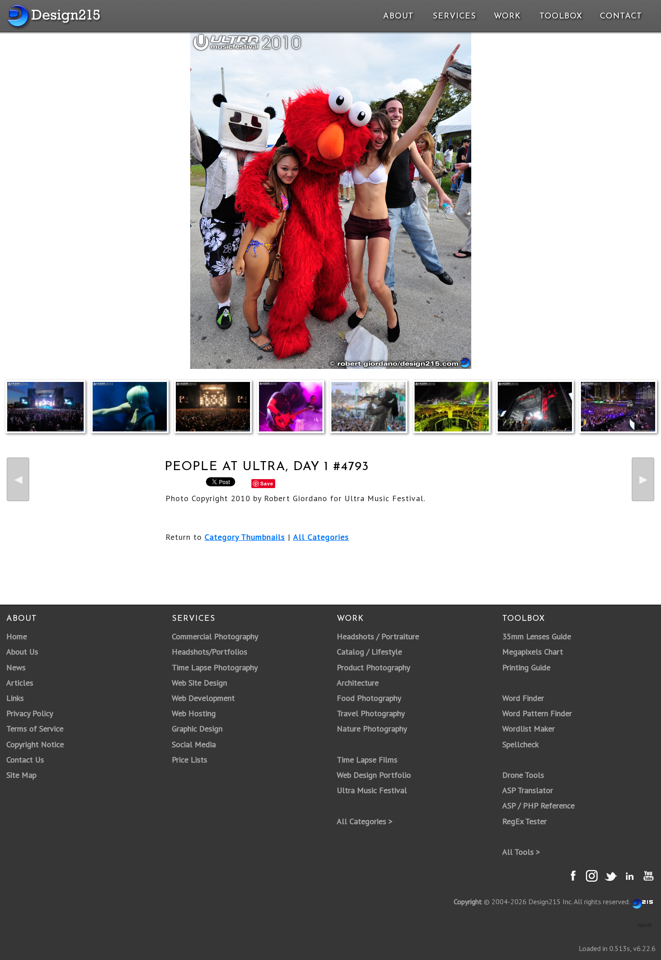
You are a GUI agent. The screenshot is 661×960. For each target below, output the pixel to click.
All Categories (321, 537)
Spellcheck (520, 744)
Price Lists (189, 759)
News (16, 667)
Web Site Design (199, 682)
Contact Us (25, 759)
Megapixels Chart (532, 651)
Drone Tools (523, 775)
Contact (620, 17)
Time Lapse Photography (215, 667)
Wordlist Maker (528, 728)
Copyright (468, 901)
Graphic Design (197, 728)
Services (454, 17)
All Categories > (365, 821)
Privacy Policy (29, 713)
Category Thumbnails (245, 537)
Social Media (194, 744)
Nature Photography (372, 728)
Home (16, 636)
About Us (22, 651)
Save (266, 483)
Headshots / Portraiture (378, 636)
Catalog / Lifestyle (369, 651)
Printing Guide (526, 667)
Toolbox (561, 17)
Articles (19, 682)
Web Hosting (194, 713)
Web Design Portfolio (374, 775)
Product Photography (373, 667)
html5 (645, 925)
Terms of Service (34, 728)
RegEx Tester (524, 821)
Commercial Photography (215, 636)
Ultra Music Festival (372, 790)
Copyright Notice (35, 744)
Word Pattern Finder (537, 713)
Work (507, 17)
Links (15, 698)
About (398, 17)
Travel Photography (371, 713)
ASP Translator (527, 790)
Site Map (21, 775)
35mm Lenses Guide (536, 636)
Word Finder (523, 698)
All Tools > (521, 852)
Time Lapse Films (367, 759)
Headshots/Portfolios (209, 651)
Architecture (358, 682)
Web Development (203, 698)
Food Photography (369, 698)
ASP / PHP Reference (538, 805)
